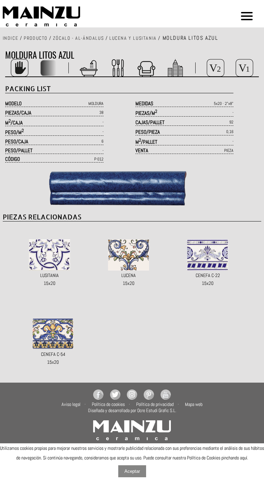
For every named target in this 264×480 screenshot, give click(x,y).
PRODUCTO (35, 38)
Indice (11, 38)
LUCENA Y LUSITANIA (133, 38)
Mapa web (193, 404)
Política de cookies (108, 404)
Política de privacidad (155, 404)
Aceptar (132, 471)
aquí (243, 458)
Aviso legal (71, 404)
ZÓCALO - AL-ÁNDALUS (78, 38)
